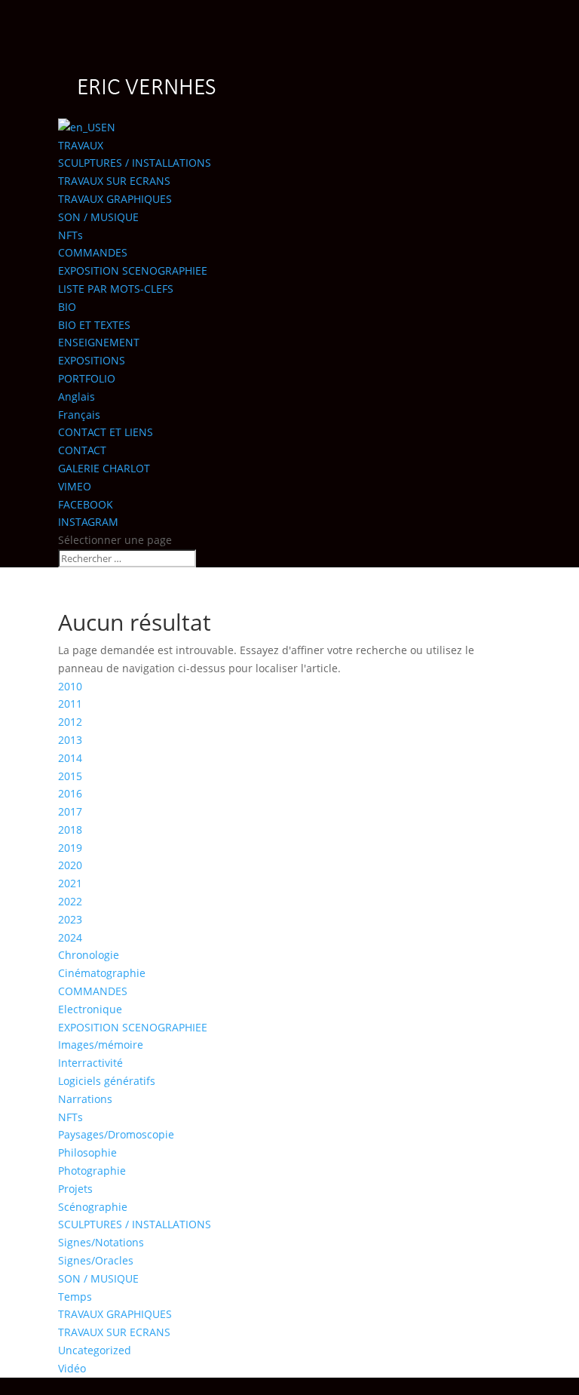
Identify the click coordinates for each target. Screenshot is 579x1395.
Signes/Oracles (95, 1260)
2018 (70, 829)
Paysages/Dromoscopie (116, 1134)
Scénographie (92, 1207)
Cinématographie (102, 973)
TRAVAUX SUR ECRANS (114, 181)
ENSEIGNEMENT (98, 342)
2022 (70, 901)
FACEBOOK (85, 504)
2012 (70, 721)
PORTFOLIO (86, 378)
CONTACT (82, 450)
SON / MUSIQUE (98, 217)
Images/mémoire (100, 1044)
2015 (70, 776)
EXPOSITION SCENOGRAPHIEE (132, 270)
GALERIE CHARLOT (104, 468)
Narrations (85, 1099)
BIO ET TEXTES (94, 325)
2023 (70, 919)
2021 (70, 883)
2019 (70, 847)
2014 (70, 758)
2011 (70, 703)
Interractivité (90, 1062)
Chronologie (88, 955)
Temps (75, 1296)
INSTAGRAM (88, 522)
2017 (70, 811)
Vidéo (72, 1368)
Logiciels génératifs (106, 1081)
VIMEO (74, 486)
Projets (75, 1188)
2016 (70, 793)
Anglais (76, 396)
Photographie (92, 1170)
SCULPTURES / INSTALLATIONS (134, 162)
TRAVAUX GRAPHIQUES (115, 199)
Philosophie (87, 1152)
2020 (70, 865)
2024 (70, 937)
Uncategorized (94, 1350)
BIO (67, 307)
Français (79, 414)
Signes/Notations (101, 1242)
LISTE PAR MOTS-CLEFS (115, 288)
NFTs (70, 235)
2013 (70, 740)
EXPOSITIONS (91, 360)
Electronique (90, 1009)
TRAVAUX (80, 145)
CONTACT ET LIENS (105, 432)
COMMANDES (92, 252)
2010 (70, 686)
